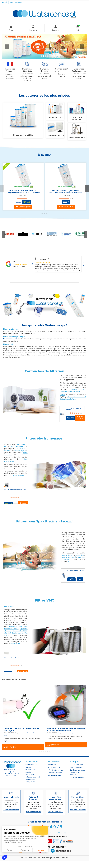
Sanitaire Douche (77, 138)
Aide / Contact (16, 2)
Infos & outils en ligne (70, 731)
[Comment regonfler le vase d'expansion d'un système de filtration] (23, 705)
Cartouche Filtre (55, 117)
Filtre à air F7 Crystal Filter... (13, 658)
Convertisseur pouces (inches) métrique (66, 728)
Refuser (9, 850)
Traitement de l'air (55, 136)
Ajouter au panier (24, 207)
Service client (61, 69)
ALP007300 (66, 196)
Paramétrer (25, 850)
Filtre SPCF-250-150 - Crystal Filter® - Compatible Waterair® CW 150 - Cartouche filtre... (23, 192)
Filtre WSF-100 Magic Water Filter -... (15, 489)
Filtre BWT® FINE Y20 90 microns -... (73, 408)
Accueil (5, 2)
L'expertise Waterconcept (79, 70)
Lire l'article (9, 744)
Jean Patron (39, 258)
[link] (8, 234)
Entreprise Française (10, 70)
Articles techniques (26, 733)
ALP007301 (23, 196)
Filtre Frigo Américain (77, 118)
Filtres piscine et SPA (23, 135)
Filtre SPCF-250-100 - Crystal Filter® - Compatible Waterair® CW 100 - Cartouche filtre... (65, 192)
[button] (4, 857)
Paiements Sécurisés (27, 70)
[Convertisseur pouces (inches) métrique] (66, 705)
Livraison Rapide (44, 70)
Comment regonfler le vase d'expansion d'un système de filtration (23, 729)
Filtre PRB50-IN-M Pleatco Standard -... (75, 571)
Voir (80, 579)
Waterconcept (18, 262)
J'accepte (40, 850)
